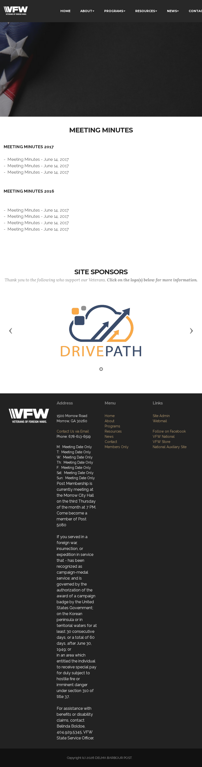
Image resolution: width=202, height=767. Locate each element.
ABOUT (86, 11)
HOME (65, 11)
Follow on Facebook (169, 431)
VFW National (164, 436)
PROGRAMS (113, 11)
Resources (113, 431)
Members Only (117, 447)
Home (110, 416)
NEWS (172, 11)
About (109, 421)
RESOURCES (145, 11)
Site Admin (161, 416)
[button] (10, 330)
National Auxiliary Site (169, 447)
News (109, 436)
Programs (112, 426)
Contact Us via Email (73, 431)
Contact (111, 442)
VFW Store (161, 442)
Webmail (160, 421)
